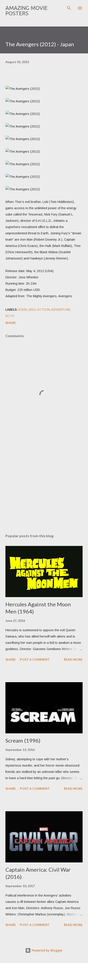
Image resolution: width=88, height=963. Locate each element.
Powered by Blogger (47, 950)
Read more (73, 659)
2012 (32, 309)
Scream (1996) (22, 740)
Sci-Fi (9, 316)
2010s (22, 309)
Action (43, 309)
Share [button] (10, 323)
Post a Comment (35, 659)
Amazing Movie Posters (26, 10)
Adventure (60, 309)
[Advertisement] (44, 487)
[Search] (69, 8)
